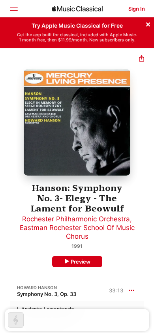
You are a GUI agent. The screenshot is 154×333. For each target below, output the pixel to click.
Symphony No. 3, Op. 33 (46, 294)
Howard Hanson (37, 287)
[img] (77, 8)
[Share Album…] (141, 59)
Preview (80, 261)
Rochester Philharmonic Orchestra (76, 219)
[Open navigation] (13, 8)
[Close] (148, 23)
